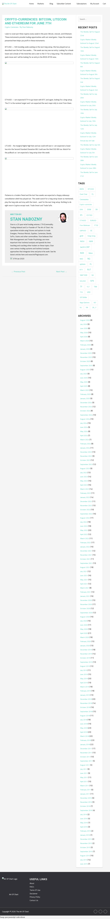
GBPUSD (83, 230)
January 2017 (85, 793)
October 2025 (85, 361)
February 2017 (85, 789)
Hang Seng (91, 235)
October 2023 (85, 460)
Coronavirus (84, 199)
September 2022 (86, 513)
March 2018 (84, 736)
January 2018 (85, 744)
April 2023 (84, 485)
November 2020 (86, 604)
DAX (81, 209)
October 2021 (85, 559)
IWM (91, 241)
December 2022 (86, 501)
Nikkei (91, 253)
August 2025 (85, 369)
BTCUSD (91, 189)
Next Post (61, 271)
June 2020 (84, 625)
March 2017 (84, 785)
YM (87, 307)
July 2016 (83, 814)
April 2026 (84, 336)
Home (31, 3)
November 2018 (86, 703)
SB (93, 275)
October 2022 (85, 509)
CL (93, 194)
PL (91, 264)
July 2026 (83, 324)
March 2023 (84, 489)
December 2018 (86, 699)
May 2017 (84, 777)
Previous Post (18, 271)
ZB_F (94, 307)
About (32, 883)
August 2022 (85, 517)
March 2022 (84, 538)
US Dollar (83, 297)
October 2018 (85, 707)
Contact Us (34, 900)
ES (81, 215)
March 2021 (84, 587)
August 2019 (85, 666)
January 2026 (85, 349)
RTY (81, 269)
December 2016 (86, 798)
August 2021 (85, 567)
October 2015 (85, 847)
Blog (51, 3)
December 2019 (86, 649)
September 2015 (86, 851)
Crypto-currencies (86, 204)
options (82, 264)
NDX (82, 253)
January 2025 (85, 398)
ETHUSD (83, 220)
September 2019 (86, 662)
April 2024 (84, 435)
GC (91, 230)
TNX (95, 286)
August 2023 (85, 468)
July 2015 (83, 859)
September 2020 (86, 612)
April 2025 (84, 386)
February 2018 (85, 740)
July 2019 (83, 670)
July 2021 (83, 571)
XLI (81, 307)
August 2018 (85, 715)
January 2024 (85, 447)
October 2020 (85, 608)
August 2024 (85, 419)
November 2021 (86, 555)
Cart (104, 3)
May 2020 (84, 629)
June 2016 (84, 818)
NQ (88, 259)
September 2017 (86, 761)
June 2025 (84, 377)
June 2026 (84, 328)
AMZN (82, 189)
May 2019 (84, 678)
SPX (92, 281)
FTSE (96, 225)
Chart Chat (83, 194)
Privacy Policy (35, 897)
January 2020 (85, 645)
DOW (89, 209)
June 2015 (84, 863)
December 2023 (86, 452)
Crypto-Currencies (11, 27)
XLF (95, 302)
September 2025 (86, 365)
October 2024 (85, 410)
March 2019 (84, 686)
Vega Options (84, 302)
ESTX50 (89, 215)
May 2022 (84, 530)
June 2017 (84, 773)
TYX (81, 292)
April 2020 (84, 633)
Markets (40, 3)
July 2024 (83, 423)
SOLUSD (83, 281)
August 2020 (85, 616)
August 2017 (85, 765)
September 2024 (86, 415)
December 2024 (86, 402)
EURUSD (93, 220)
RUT (89, 269)
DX (96, 209)
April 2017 (84, 781)
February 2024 (85, 443)
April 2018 (84, 732)
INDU (82, 241)
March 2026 (84, 340)
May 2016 (84, 822)
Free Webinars (85, 225)
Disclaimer (33, 893)
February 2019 (85, 690)
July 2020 (83, 620)
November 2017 (86, 752)
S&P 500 (83, 275)
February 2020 (85, 641)
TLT (88, 286)
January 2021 (85, 596)
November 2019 (86, 653)
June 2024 (84, 427)
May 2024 (84, 431)
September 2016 (86, 810)
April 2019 (84, 682)
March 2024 (84, 439)
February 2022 (85, 542)
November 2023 (86, 456)
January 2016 (85, 835)
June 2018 (84, 723)
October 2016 (85, 806)
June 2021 (84, 575)
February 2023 (85, 493)
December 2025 (86, 353)
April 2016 (84, 826)
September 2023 (86, 464)
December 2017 (86, 748)
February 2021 (85, 592)
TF (81, 286)
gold (81, 236)
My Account (94, 3)
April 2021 (84, 583)
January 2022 (85, 546)
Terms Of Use (35, 890)
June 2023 (84, 476)
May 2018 (84, 728)
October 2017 (85, 756)
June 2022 (84, 526)
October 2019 (85, 657)
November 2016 (86, 802)
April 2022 (84, 534)
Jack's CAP (84, 247)
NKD (81, 258)
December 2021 (86, 550)
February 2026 (85, 344)
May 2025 (84, 382)
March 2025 (84, 390)
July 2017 (83, 769)
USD (88, 292)
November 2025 (86, 357)
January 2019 (85, 695)
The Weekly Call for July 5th (90, 144)
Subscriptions (82, 3)
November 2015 (86, 843)
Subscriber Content (64, 3)
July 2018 (83, 719)
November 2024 (86, 406)
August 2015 (85, 855)
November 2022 (86, 505)
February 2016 (85, 831)
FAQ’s (32, 887)
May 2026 (84, 332)
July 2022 (83, 522)
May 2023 (84, 480)
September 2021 (86, 563)
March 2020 (84, 637)
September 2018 (86, 711)
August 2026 (85, 320)
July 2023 (83, 472)
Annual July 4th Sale (87, 140)
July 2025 (83, 373)
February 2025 (85, 394)
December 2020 (86, 600)
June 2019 (84, 674)
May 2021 (84, 579)
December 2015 (86, 839)
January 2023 (85, 497)
